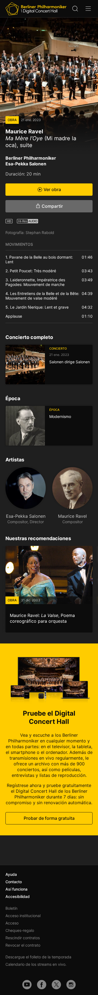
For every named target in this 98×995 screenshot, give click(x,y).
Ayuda (11, 874)
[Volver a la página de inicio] (35, 8)
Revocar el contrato (22, 945)
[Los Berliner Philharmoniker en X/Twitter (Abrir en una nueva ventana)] (56, 984)
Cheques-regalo (19, 930)
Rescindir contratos (22, 937)
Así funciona (16, 889)
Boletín (11, 908)
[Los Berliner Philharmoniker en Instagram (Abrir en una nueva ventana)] (71, 984)
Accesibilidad (17, 896)
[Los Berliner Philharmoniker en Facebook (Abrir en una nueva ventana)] (41, 984)
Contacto (13, 881)
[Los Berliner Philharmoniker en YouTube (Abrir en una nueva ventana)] (27, 984)
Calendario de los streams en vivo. (35, 964)
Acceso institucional (23, 915)
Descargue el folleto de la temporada (38, 957)
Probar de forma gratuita (49, 818)
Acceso (12, 923)
